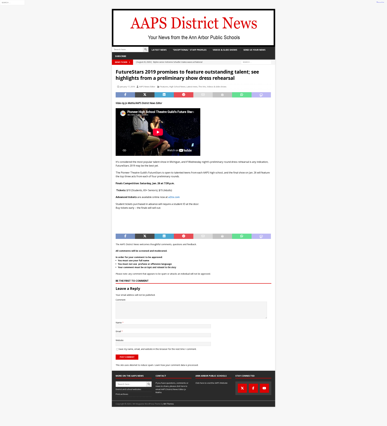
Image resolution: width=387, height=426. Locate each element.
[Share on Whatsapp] (241, 95)
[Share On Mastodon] (261, 95)
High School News (177, 86)
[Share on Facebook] (125, 95)
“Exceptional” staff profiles (190, 49)
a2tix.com (174, 197)
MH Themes (169, 404)
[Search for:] (12, 2)
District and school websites (128, 389)
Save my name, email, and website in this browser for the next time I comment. (158, 349)
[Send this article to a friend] (203, 95)
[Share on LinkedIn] (164, 95)
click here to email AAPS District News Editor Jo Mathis (171, 389)
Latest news (159, 49)
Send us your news (254, 49)
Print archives (122, 394)
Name (119, 322)
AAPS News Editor (147, 86)
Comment (120, 299)
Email (119, 331)
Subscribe (120, 56)
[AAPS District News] (193, 45)
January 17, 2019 (127, 86)
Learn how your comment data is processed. (176, 365)
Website (120, 340)
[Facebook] (253, 388)
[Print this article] (222, 95)
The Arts (202, 86)
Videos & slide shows (225, 49)
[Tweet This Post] (144, 95)
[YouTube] (264, 388)
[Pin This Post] (183, 95)
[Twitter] (242, 388)
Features (164, 86)
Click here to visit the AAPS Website (211, 383)
